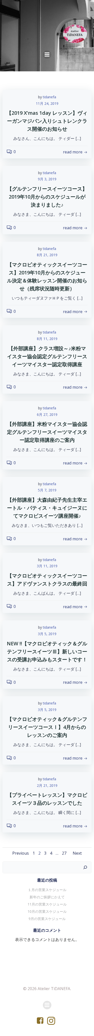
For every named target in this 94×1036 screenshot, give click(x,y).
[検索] (85, 867)
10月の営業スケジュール (47, 911)
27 (64, 853)
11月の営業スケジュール (47, 904)
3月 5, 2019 (47, 633)
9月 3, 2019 (47, 179)
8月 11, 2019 (47, 338)
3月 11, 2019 (47, 566)
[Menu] (47, 54)
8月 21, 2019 (47, 254)
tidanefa (49, 97)
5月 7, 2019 (47, 490)
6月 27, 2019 (47, 414)
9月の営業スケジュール (47, 918)
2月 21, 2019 (47, 785)
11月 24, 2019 (47, 103)
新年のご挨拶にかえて (47, 897)
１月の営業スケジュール (47, 889)
